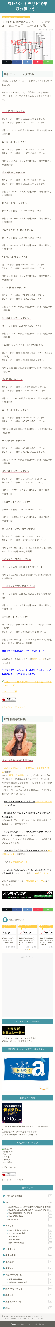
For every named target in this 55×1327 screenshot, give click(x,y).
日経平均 (20, 775)
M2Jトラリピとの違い (29, 1230)
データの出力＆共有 (29, 1233)
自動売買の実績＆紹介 (29, 1282)
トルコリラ (28, 1249)
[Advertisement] (27, 986)
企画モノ (28, 1268)
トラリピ (29, 1225)
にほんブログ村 (9, 691)
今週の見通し (29, 1255)
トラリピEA (29, 1236)
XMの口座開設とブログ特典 (29, 1213)
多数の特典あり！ (19, 862)
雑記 (28, 1308)
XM (29, 1202)
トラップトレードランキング (13, 707)
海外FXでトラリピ (29, 1289)
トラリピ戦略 (29, 1240)
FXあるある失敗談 (28, 1196)
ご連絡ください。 (41, 873)
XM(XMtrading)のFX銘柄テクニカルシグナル (16, 17)
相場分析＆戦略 (29, 1279)
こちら (13, 1041)
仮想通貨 (28, 1262)
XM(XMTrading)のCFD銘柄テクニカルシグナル (30, 1207)
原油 (11, 775)
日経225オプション (29, 1275)
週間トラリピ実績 (30, 1243)
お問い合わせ (38, 659)
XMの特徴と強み (29, 1216)
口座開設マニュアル (35, 881)
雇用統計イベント (28, 1301)
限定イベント (29, 1219)
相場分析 (28, 1295)
